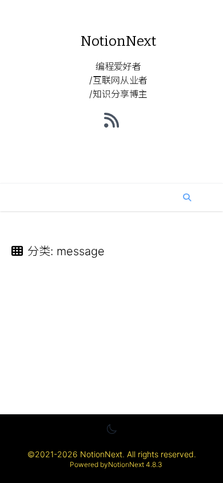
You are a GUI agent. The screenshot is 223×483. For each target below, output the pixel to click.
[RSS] (111, 120)
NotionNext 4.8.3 (135, 464)
